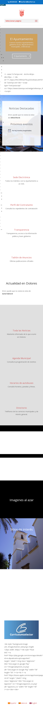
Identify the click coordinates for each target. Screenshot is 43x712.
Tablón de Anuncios (21, 257)
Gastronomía (22, 444)
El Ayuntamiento (21, 39)
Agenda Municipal (21, 358)
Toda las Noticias (21, 330)
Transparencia (21, 229)
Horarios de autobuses (21, 383)
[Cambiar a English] (36, 2)
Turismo (21, 470)
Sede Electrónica (21, 177)
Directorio (21, 407)
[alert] (21, 130)
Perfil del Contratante (21, 204)
